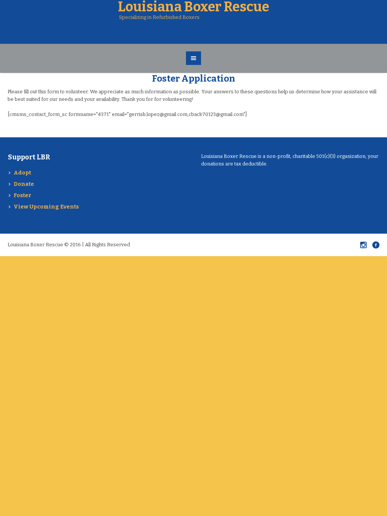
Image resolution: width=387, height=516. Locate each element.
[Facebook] (375, 245)
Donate (24, 184)
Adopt (22, 173)
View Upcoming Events (46, 207)
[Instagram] (363, 245)
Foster (22, 195)
